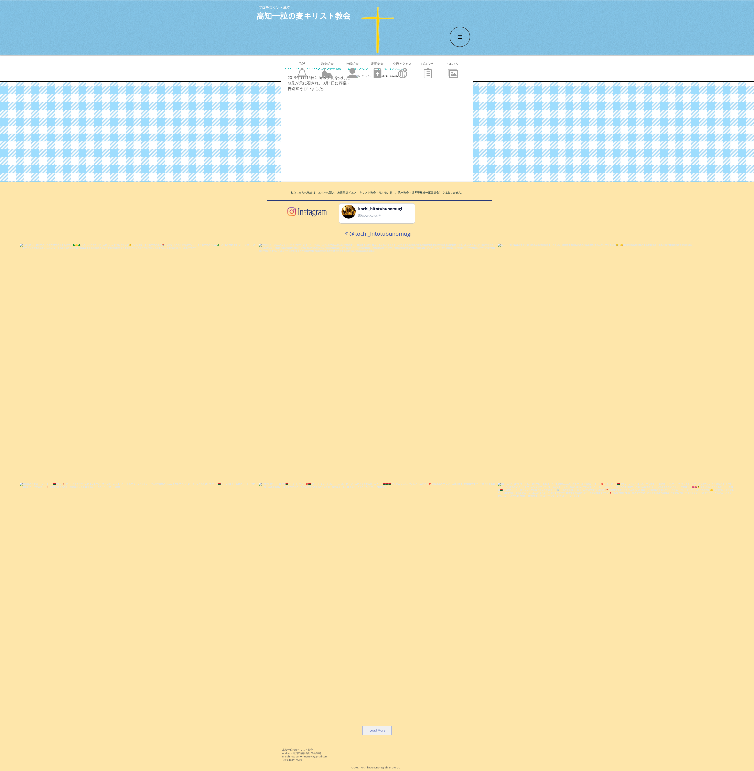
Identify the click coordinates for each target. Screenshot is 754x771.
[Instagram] (291, 211)
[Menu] (460, 37)
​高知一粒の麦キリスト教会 (303, 16)
